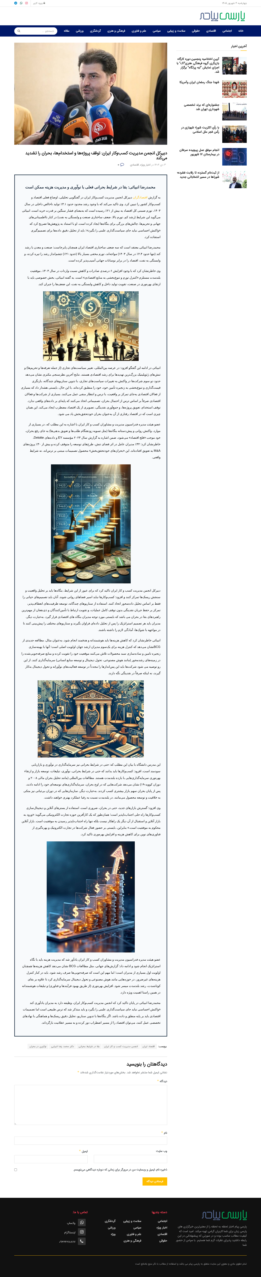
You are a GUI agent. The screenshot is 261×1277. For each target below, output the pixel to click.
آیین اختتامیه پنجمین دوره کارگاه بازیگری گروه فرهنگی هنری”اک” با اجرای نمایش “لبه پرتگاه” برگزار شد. (198, 65)
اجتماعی (227, 31)
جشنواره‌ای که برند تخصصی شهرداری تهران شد (201, 107)
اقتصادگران (140, 197)
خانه (240, 31)
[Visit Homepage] (223, 16)
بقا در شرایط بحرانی (89, 1046)
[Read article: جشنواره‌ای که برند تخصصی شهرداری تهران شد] (234, 111)
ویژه (113, 1234)
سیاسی (157, 31)
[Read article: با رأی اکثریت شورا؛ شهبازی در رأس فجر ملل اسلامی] (234, 134)
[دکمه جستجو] (17, 31)
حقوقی (196, 31)
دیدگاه (162, 1081)
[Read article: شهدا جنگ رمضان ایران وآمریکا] (234, 89)
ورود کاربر (38, 3)
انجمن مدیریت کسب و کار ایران (121, 1046)
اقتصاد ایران (149, 1046)
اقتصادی (211, 31)
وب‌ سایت (161, 1151)
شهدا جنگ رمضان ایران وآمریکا (199, 82)
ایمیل (83, 1151)
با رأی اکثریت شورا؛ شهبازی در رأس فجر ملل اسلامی (200, 129)
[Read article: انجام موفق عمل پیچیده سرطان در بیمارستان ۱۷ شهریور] (234, 157)
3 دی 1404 (160, 165)
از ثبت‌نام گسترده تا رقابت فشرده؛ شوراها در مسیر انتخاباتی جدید (198, 174)
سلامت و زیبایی (176, 31)
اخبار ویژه (145, 165)
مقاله (66, 31)
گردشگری (95, 31)
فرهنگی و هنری (116, 31)
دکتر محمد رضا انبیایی (62, 1046)
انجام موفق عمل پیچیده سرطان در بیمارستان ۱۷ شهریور (199, 152)
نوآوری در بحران (38, 1046)
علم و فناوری (139, 31)
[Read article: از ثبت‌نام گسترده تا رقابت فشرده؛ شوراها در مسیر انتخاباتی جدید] (234, 179)
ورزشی (80, 31)
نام (164, 1133)
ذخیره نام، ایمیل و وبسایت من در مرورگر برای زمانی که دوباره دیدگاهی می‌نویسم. (120, 1169)
